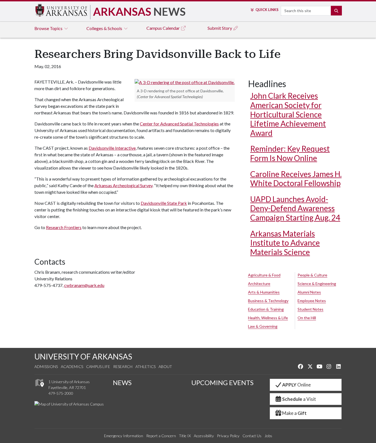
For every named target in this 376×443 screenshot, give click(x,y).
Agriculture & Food (264, 275)
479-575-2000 (60, 393)
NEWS (122, 382)
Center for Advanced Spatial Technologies (179, 123)
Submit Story (220, 28)
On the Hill (307, 317)
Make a (294, 413)
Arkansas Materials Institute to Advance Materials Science (285, 243)
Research (122, 366)
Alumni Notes (309, 292)
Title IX (185, 435)
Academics (72, 366)
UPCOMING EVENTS (222, 382)
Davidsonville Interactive (112, 148)
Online (296, 385)
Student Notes (310, 309)
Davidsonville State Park (164, 203)
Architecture (259, 283)
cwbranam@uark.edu (84, 285)
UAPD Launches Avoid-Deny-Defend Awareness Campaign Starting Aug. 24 (295, 208)
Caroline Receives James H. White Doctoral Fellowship (296, 178)
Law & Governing (262, 326)
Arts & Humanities (264, 292)
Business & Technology (268, 300)
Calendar (163, 28)
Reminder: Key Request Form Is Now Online (290, 153)
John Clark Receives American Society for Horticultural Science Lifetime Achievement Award (288, 114)
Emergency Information (123, 435)
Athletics (145, 366)
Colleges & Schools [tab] (104, 28)
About (165, 366)
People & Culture (312, 275)
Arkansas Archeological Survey (123, 185)
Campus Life (98, 366)
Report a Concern (161, 435)
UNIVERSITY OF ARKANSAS (83, 356)
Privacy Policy (228, 435)
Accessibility (204, 435)
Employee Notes (312, 300)
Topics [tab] (48, 28)
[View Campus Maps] (39, 388)
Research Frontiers (63, 227)
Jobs (268, 435)
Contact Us (252, 435)
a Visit (299, 399)
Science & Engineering (317, 283)
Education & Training (266, 309)
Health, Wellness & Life (268, 317)
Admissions (46, 366)
